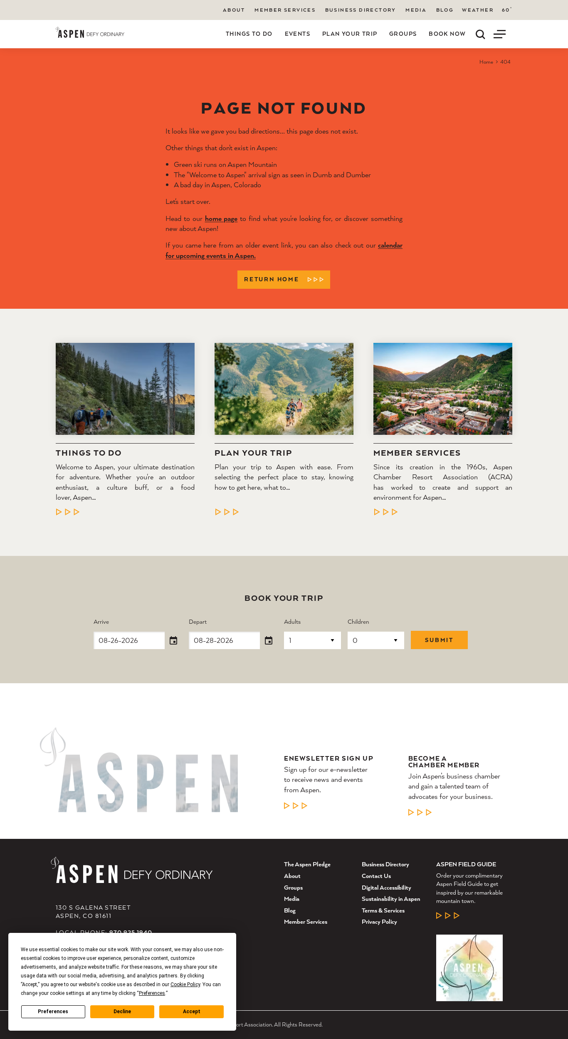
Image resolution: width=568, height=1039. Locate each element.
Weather (478, 9)
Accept (191, 1011)
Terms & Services (383, 910)
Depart (198, 621)
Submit (439, 640)
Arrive (101, 621)
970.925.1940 (131, 932)
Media (416, 10)
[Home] (90, 32)
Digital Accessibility (386, 887)
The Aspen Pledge (307, 864)
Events (297, 33)
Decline (122, 1011)
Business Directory (360, 10)
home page (221, 218)
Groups (403, 33)
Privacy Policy (379, 921)
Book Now (447, 33)
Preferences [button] (152, 993)
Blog (445, 10)
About (234, 10)
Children (358, 621)
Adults (292, 621)
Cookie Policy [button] (185, 984)
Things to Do (249, 33)
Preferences (53, 1011)
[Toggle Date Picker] (173, 641)
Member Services (285, 10)
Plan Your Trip (350, 33)
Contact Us (376, 876)
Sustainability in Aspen (391, 899)
